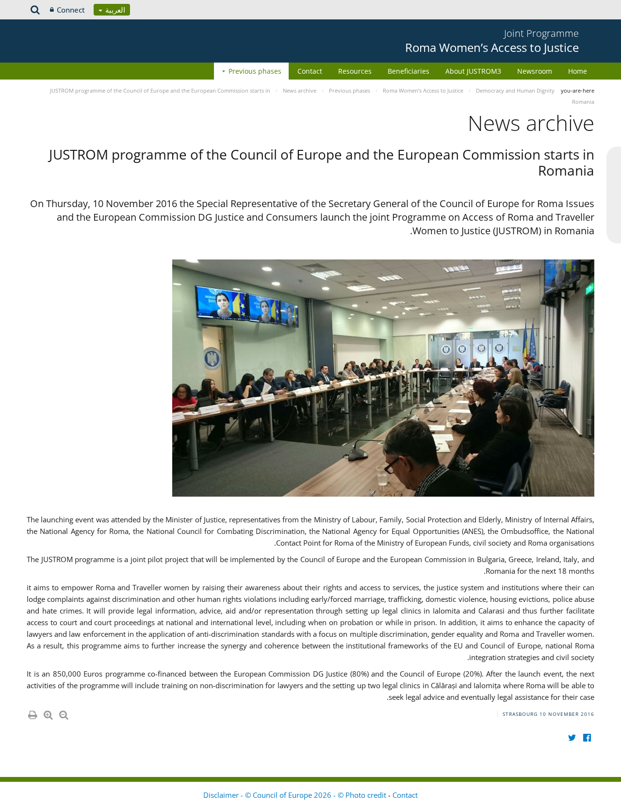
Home (577, 71)
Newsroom (534, 71)
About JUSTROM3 (473, 71)
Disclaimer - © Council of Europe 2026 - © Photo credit (295, 795)
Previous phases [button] (255, 71)
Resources (355, 71)
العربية (114, 10)
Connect (71, 10)
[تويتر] (571, 737)
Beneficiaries (408, 71)
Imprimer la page (32, 713)
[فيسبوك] (586, 737)
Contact (309, 71)
